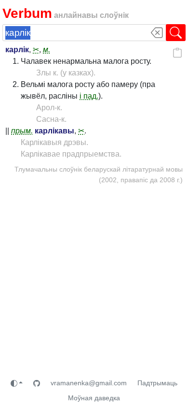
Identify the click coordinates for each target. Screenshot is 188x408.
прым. (22, 131)
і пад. (89, 96)
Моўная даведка (94, 398)
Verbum (27, 13)
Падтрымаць (157, 383)
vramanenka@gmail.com (89, 383)
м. (46, 49)
